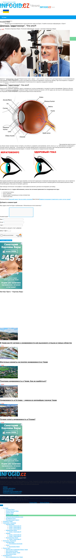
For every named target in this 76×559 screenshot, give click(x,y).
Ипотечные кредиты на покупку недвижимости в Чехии (24, 362)
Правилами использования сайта (12, 491)
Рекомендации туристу (12, 520)
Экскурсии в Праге (14, 546)
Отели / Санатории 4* (15, 527)
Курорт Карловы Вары (12, 511)
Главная (5, 487)
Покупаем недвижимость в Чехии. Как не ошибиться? (23, 381)
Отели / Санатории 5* (15, 529)
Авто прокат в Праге (12, 551)
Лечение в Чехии (5, 21)
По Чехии (4, 17)
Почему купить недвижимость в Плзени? (17, 419)
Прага (7, 545)
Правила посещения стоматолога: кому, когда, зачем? (55, 199)
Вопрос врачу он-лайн (9, 2)
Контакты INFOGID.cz (9, 488)
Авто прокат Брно (11, 554)
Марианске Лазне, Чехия (13, 552)
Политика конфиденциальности (12, 493)
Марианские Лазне (11, 530)
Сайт (1, 225)
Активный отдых (11, 518)
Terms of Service (44, 502)
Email (2, 222)
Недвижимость (7, 555)
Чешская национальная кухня (14, 517)
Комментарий (4, 216)
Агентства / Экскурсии (9, 540)
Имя (1, 219)
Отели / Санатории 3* (13, 87)
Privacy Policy (33, 502)
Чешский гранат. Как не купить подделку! (21, 199)
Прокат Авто (6, 548)
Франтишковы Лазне (12, 537)
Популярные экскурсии (15, 543)
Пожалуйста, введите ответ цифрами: (11, 228)
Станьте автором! (8, 490)
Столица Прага (8, 21)
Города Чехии (10, 512)
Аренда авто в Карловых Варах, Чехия (17, 549)
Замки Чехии (9, 514)
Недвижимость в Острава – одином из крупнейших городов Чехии (28, 400)
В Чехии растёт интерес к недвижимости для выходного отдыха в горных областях (36, 343)
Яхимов (6, 83)
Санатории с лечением (9, 523)
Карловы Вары (10, 524)
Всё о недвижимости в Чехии (14, 557)
